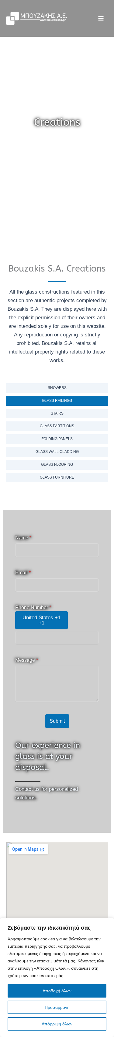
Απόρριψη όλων (57, 1023)
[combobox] (41, 620)
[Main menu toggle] (101, 18)
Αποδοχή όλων (57, 990)
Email (23, 572)
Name (23, 537)
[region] (57, 977)
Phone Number (33, 607)
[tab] (57, 388)
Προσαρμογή (57, 1007)
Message (26, 660)
